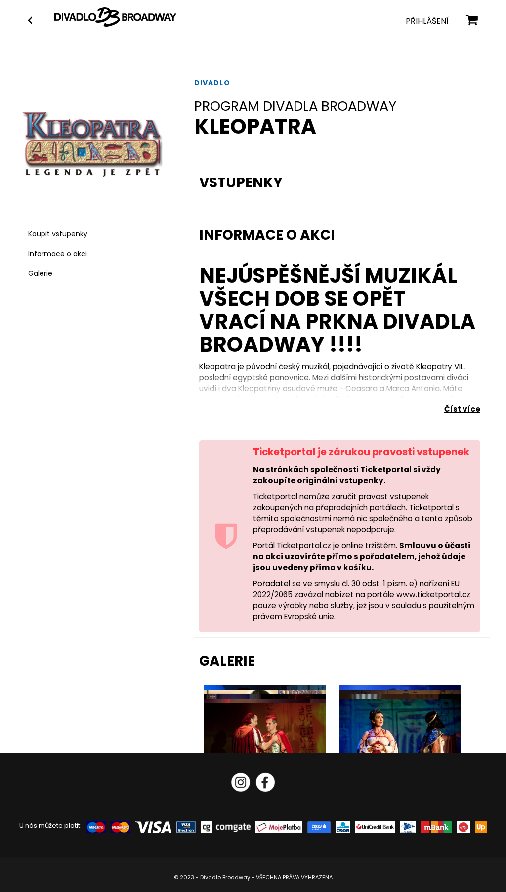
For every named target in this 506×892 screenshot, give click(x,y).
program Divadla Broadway (295, 106)
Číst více (462, 409)
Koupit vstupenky (57, 234)
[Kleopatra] (400, 739)
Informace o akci (57, 254)
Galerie (40, 273)
